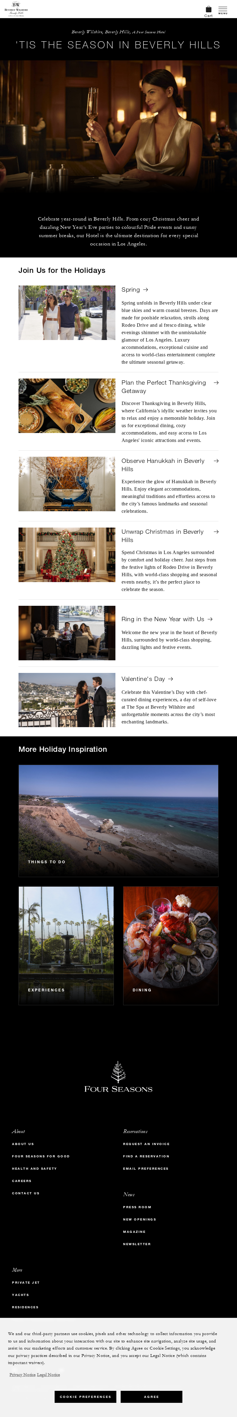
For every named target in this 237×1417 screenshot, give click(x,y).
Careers (22, 1181)
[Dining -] (170, 946)
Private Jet (26, 1283)
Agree (151, 1397)
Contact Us (26, 1193)
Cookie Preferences (85, 1397)
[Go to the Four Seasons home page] (16, 9)
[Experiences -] (66, 946)
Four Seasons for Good (41, 1156)
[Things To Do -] (118, 821)
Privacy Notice (22, 1375)
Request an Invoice (146, 1144)
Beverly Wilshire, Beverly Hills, (118, 32)
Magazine (134, 1232)
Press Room (137, 1207)
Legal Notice (48, 1375)
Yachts (20, 1295)
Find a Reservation (146, 1156)
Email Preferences (146, 1169)
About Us (23, 1144)
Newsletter (137, 1244)
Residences (25, 1307)
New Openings (139, 1219)
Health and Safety (34, 1169)
